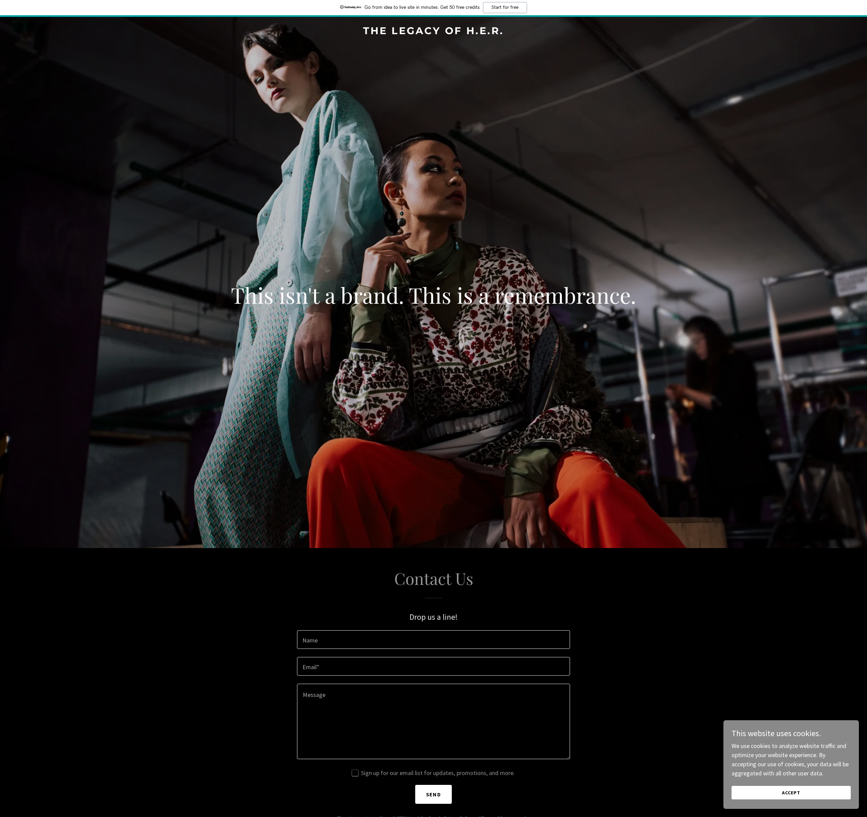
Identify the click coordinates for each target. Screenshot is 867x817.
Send (433, 794)
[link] (433, 32)
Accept (791, 793)
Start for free (505, 7)
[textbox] (433, 639)
